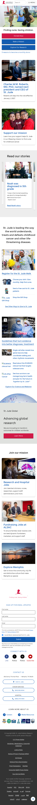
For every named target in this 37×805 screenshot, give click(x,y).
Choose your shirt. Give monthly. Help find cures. (22, 280)
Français (27, 791)
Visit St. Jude (19, 682)
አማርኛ (18, 799)
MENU (32, 2)
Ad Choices (18, 758)
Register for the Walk (16, 273)
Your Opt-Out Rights (18, 774)
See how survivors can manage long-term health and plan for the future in (22, 377)
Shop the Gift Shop (20, 297)
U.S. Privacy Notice (18, 739)
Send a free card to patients (23, 289)
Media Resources (28, 715)
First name (5, 609)
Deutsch (10, 795)
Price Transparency (15, 766)
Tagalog (9, 791)
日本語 (17, 795)
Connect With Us (18, 651)
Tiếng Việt (21, 787)
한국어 (28, 787)
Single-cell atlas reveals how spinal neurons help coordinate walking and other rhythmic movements (23, 354)
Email (3, 623)
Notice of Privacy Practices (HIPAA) (18, 754)
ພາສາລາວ (24, 799)
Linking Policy (18, 750)
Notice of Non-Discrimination (18, 762)
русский (15, 791)
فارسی (23, 795)
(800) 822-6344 (19, 690)
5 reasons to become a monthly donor (16, 52)
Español (9, 787)
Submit (18, 639)
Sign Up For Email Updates (18, 605)
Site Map (25, 766)
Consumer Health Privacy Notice (18, 770)
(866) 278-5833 (19, 699)
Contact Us (18, 672)
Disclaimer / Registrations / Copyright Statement (18, 745)
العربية (22, 791)
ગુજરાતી (12, 799)
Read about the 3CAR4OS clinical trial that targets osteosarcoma (22, 366)
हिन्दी (27, 795)
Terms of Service (11, 632)
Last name (5, 616)
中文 (15, 787)
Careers (9, 715)
